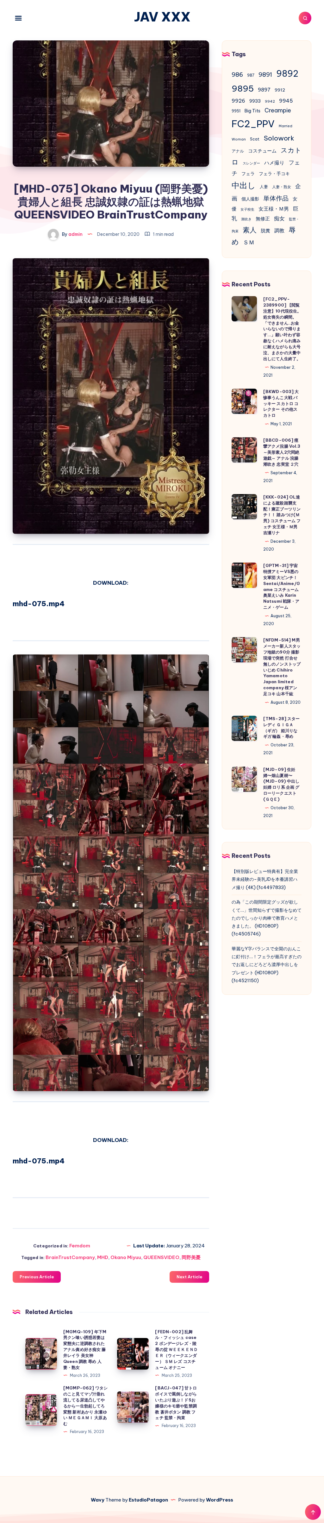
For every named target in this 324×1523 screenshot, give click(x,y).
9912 (280, 90)
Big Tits (252, 111)
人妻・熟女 (281, 186)
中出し (244, 185)
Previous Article (37, 1276)
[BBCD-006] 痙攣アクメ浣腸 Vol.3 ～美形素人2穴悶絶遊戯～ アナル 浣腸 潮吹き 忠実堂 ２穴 (282, 452)
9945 (286, 101)
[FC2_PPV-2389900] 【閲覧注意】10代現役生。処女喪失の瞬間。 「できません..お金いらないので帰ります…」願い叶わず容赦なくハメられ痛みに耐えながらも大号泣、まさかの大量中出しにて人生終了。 (282, 328)
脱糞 (265, 231)
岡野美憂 (191, 1257)
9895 (243, 88)
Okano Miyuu (125, 1257)
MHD (102, 1257)
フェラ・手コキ (274, 173)
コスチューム (262, 151)
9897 (264, 90)
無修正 (263, 219)
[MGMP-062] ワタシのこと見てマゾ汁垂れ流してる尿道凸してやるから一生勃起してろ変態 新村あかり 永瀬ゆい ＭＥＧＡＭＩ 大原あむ (85, 1405)
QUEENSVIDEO (161, 1257)
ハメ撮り (274, 162)
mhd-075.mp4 (39, 603)
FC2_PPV (253, 124)
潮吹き (246, 219)
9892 (287, 73)
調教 (279, 230)
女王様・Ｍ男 (274, 209)
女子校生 (247, 209)
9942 (270, 101)
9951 (236, 111)
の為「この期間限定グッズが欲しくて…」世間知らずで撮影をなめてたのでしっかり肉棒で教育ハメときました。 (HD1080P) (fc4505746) (267, 918)
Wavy (97, 1500)
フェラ (248, 173)
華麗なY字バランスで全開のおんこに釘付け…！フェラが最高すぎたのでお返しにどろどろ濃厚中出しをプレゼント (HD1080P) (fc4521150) (267, 964)
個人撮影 (250, 199)
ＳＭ (248, 242)
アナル (238, 150)
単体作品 (276, 198)
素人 (250, 229)
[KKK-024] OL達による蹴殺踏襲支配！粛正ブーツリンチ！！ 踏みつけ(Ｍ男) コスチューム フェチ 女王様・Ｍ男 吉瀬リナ (282, 514)
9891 (265, 74)
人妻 (264, 186)
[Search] (305, 18)
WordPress (219, 1500)
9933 (255, 101)
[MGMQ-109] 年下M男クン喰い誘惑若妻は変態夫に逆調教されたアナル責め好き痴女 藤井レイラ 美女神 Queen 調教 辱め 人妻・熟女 (84, 1349)
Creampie (278, 110)
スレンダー (251, 163)
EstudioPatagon (148, 1500)
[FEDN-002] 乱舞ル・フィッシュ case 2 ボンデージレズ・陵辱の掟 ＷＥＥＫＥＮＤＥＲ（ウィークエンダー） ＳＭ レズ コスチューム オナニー (176, 1349)
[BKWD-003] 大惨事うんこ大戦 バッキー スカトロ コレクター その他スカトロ (281, 403)
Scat (254, 139)
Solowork (279, 138)
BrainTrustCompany (70, 1257)
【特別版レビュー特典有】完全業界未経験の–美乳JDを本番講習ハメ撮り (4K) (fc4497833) (265, 879)
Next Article (189, 1276)
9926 (238, 101)
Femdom (79, 1246)
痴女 (279, 218)
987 (250, 75)
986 (237, 74)
